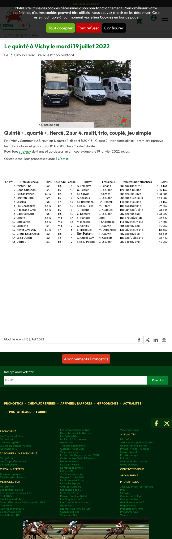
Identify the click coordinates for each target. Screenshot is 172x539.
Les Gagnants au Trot (72, 499)
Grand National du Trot (133, 445)
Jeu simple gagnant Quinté (15, 445)
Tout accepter (60, 27)
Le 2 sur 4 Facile (69, 464)
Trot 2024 (6, 505)
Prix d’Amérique (129, 511)
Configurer (114, 27)
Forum (41, 412)
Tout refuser (88, 27)
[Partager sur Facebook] (139, 340)
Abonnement (129, 475)
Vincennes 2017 (69, 451)
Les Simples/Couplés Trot (75, 429)
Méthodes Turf (10, 481)
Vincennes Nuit (69, 515)
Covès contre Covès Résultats (77, 458)
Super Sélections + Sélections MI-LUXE (22, 502)
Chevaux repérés (42, 403)
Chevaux (125, 492)
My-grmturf (7, 486)
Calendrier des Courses (133, 461)
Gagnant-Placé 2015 (72, 448)
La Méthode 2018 (10, 515)
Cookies (106, 17)
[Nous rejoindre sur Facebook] (156, 423)
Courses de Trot (129, 499)
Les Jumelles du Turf (11, 499)
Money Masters (69, 461)
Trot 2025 (6, 496)
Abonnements (8, 448)
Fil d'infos (125, 439)
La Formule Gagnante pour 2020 (79, 455)
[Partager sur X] (147, 340)
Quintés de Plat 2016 (12, 508)
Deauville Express (70, 483)
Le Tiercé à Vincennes (73, 439)
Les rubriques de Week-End (15, 492)
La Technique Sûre (10, 511)
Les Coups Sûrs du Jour (13, 461)
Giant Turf (66, 505)
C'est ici (63, 159)
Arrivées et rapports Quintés (137, 442)
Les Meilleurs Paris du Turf (75, 508)
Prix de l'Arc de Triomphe (134, 448)
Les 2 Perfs (66, 470)
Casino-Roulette (129, 451)
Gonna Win (66, 442)
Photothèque (20, 412)
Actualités (132, 403)
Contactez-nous (132, 469)
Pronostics (13, 403)
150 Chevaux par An (71, 474)
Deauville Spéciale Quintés (75, 433)
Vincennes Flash (129, 429)
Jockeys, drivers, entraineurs (136, 486)
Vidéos (124, 515)
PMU (122, 489)
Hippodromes (107, 403)
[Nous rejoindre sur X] (167, 423)
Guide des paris (129, 464)
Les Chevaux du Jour (12, 436)
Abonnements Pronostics (86, 358)
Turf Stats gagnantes (72, 445)
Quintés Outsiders (70, 486)
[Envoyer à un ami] (164, 340)
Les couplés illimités (11, 489)
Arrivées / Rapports (76, 403)
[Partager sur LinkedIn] (156, 340)
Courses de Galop (130, 496)
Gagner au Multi (69, 511)
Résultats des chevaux (12, 477)
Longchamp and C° (71, 489)
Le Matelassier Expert (73, 480)
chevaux (25, 151)
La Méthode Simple (71, 467)
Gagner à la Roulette (72, 477)
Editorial (125, 458)
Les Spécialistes (69, 436)
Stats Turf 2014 (69, 492)
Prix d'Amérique (129, 455)
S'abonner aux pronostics (18, 453)
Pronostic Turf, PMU (131, 508)
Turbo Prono (7, 439)
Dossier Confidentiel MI (73, 496)
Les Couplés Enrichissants (75, 502)
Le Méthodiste (8, 464)
